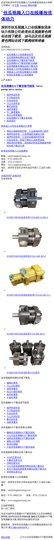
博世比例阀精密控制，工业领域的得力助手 (28, 131)
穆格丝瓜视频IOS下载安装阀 (21, 432)
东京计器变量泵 (14, 115)
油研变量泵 (12, 109)
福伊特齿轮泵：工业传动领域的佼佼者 (25, 137)
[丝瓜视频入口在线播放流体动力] (27, 18)
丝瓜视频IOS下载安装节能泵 (21, 60)
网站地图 (32, 5)
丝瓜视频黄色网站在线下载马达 (22, 66)
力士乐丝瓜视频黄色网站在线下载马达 (25, 466)
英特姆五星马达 (14, 472)
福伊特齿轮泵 (13, 95)
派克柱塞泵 (12, 394)
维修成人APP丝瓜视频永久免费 (22, 72)
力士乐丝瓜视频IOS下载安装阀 (22, 435)
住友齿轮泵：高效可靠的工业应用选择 (25, 140)
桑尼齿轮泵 (12, 106)
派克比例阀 (12, 444)
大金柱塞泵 (12, 397)
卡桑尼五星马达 (14, 460)
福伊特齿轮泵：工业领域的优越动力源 (25, 134)
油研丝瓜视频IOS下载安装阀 (21, 438)
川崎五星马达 (13, 463)
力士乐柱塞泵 (13, 386)
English (23, 5)
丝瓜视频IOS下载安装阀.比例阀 (22, 63)
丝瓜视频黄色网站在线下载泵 (21, 57)
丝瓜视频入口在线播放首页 (20, 54)
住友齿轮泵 (12, 100)
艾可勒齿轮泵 (13, 97)
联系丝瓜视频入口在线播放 (20, 75)
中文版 (15, 5)
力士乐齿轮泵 (13, 103)
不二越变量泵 (13, 112)
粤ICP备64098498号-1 (18, 527)
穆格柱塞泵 (12, 383)
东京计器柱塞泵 (14, 391)
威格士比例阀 (13, 441)
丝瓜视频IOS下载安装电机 (19, 118)
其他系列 (11, 121)
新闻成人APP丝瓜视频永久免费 (22, 69)
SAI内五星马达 (14, 457)
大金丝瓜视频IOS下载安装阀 (21, 447)
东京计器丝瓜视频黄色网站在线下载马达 (27, 469)
